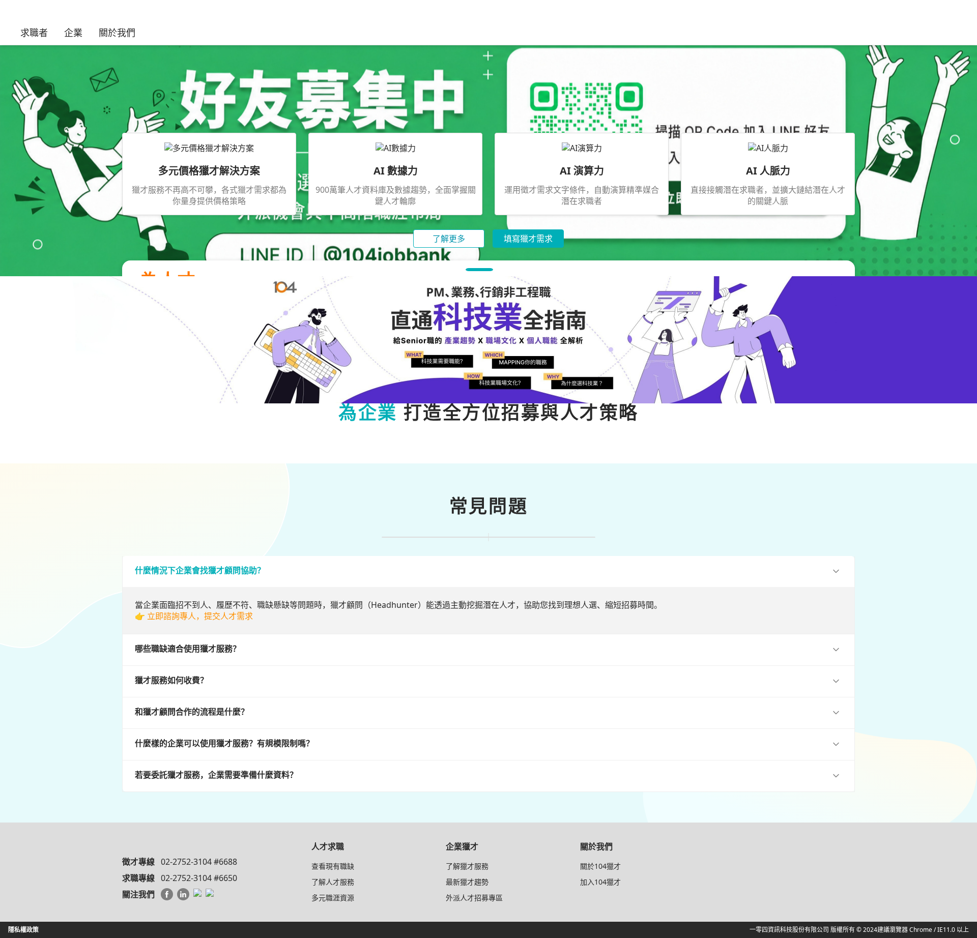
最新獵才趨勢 (467, 882)
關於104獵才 (600, 866)
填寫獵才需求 (528, 238)
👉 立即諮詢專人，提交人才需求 (194, 616)
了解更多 (449, 238)
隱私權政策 (23, 929)
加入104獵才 (600, 882)
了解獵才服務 (467, 866)
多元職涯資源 (332, 897)
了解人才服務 (332, 882)
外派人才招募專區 (474, 897)
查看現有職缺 (332, 866)
